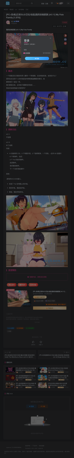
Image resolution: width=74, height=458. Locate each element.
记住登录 (27, 53)
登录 (37, 58)
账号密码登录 (46, 53)
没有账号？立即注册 (29, 44)
